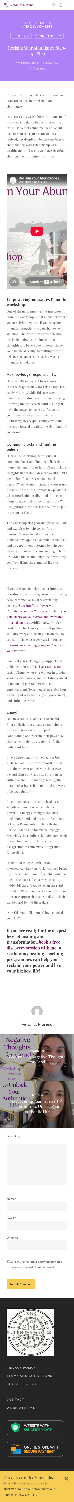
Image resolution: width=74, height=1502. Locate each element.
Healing (21, 35)
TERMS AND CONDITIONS (29, 1375)
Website (12, 1237)
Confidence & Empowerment (37, 25)
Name (12, 1198)
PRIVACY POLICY (21, 1367)
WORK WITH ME (21, 1407)
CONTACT (15, 1399)
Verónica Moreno (28, 63)
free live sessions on (46, 667)
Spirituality (48, 35)
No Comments (37, 68)
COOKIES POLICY (22, 1383)
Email (11, 1218)
